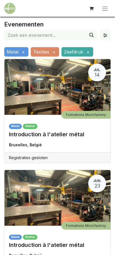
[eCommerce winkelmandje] (91, 8)
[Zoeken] (91, 35)
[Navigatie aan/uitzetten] (105, 8)
